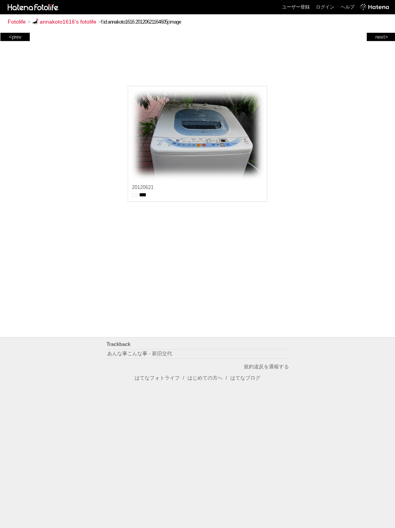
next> (381, 37)
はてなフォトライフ (157, 378)
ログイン (325, 7)
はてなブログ (245, 378)
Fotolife (17, 22)
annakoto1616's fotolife (68, 22)
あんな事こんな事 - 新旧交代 (139, 353)
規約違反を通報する (266, 367)
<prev (15, 37)
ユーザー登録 (296, 7)
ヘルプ (347, 7)
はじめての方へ (205, 378)
